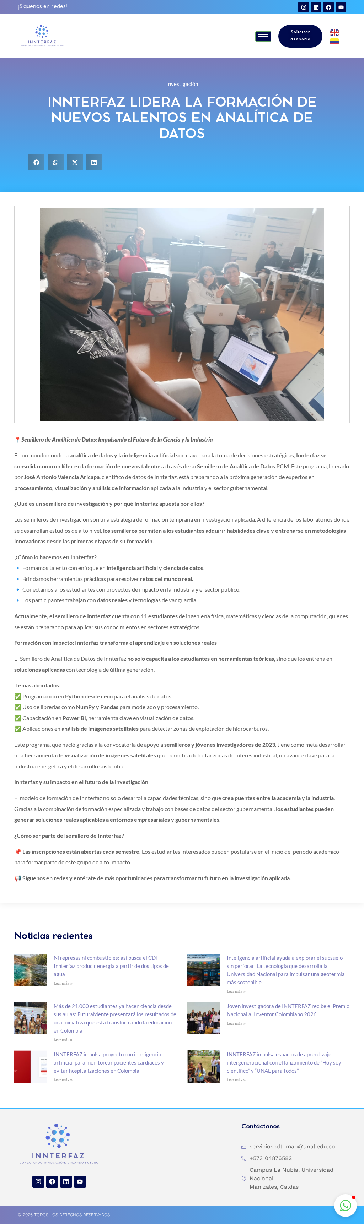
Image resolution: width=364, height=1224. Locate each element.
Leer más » (63, 983)
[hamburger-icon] (263, 36)
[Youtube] (341, 7)
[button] (36, 162)
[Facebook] (328, 7)
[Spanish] (334, 40)
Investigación (182, 84)
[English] (334, 31)
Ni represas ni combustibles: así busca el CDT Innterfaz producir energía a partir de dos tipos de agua (111, 965)
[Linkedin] (316, 7)
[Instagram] (303, 7)
